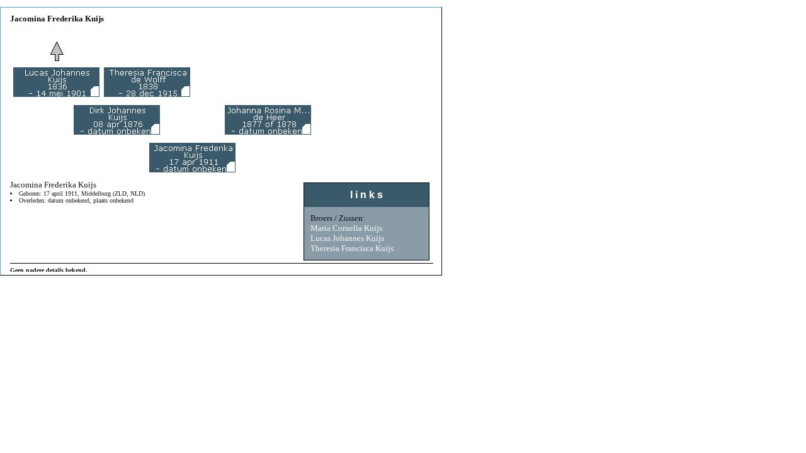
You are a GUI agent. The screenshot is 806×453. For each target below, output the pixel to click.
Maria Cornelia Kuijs (346, 228)
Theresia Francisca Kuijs (352, 248)
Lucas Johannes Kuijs (347, 238)
